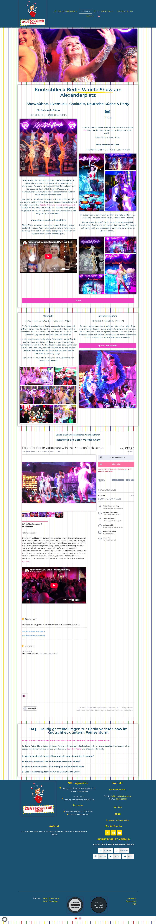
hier (85, 130)
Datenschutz (131, 901)
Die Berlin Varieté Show (48, 110)
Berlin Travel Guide (51, 898)
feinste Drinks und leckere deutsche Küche (58, 205)
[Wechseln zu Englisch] (99, 16)
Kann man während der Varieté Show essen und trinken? (53, 761)
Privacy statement (127, 708)
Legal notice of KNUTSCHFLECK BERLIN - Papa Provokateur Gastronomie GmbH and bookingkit (105, 710)
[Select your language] (25, 696)
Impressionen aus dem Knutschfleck (48, 220)
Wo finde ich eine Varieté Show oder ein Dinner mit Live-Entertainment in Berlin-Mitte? (67, 740)
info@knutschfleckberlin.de (120, 796)
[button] (78, 740)
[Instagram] (107, 832)
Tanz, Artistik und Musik (107, 145)
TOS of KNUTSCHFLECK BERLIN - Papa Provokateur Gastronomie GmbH (98, 708)
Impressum (132, 898)
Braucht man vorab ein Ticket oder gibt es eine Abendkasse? (54, 766)
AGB (134, 904)
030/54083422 (121, 799)
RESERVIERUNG (125, 11)
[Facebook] (113, 832)
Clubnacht (48, 316)
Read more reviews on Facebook (33, 636)
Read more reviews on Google (32, 631)
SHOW (85, 11)
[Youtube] (119, 832)
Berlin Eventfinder (50, 901)
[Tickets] (107, 111)
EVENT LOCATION (102, 11)
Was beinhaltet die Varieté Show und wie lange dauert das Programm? (59, 756)
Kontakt (117, 783)
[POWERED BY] (30, 710)
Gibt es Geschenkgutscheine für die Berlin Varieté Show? (52, 772)
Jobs (118, 813)
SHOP (89, 16)
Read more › (26, 562)
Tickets (107, 118)
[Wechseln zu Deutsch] (76, 918)
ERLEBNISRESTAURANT (64, 11)
